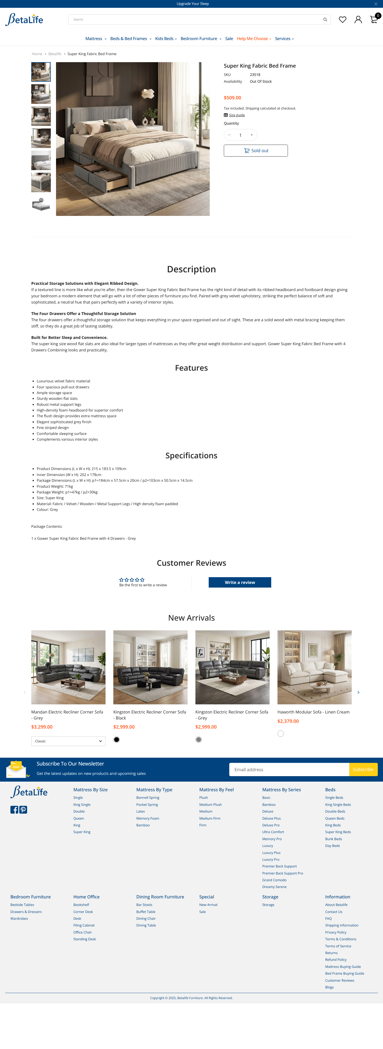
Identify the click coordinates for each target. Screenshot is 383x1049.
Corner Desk (83, 911)
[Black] (116, 739)
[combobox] (199, 19)
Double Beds (335, 811)
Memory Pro (272, 838)
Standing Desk (84, 939)
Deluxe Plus (271, 818)
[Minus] (229, 134)
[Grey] (198, 739)
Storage (268, 904)
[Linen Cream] (280, 733)
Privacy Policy (335, 932)
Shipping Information (342, 925)
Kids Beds (164, 38)
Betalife (55, 54)
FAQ (328, 918)
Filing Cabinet (84, 925)
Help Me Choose (252, 38)
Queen (78, 818)
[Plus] (251, 134)
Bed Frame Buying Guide (344, 973)
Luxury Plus (271, 852)
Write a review (240, 582)
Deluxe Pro (271, 825)
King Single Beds (338, 804)
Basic (266, 797)
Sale (229, 38)
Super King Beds (338, 831)
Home (37, 54)
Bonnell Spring (147, 797)
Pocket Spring (147, 804)
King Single (82, 804)
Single (78, 797)
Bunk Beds (333, 838)
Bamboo (143, 825)
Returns (331, 952)
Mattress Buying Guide (343, 966)
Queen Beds (334, 818)
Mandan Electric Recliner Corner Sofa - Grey (67, 715)
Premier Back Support (279, 866)
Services (283, 38)
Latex (140, 811)
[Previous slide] (25, 692)
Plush (203, 797)
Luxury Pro (271, 859)
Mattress (94, 38)
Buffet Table (145, 911)
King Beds (333, 825)
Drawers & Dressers (26, 911)
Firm (202, 825)
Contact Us (333, 911)
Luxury (267, 845)
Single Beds (334, 797)
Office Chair (82, 932)
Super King (81, 831)
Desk (77, 918)
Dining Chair (146, 918)
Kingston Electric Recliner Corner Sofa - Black (149, 715)
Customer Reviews (339, 980)
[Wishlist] (343, 19)
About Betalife (336, 904)
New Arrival (208, 904)
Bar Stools (144, 904)
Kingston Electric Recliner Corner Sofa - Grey (231, 715)
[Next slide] (358, 692)
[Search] (325, 19)
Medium (205, 811)
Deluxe (267, 811)
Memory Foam (147, 818)
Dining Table (146, 925)
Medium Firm (209, 818)
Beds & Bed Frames (129, 38)
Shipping (252, 108)
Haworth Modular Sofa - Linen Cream (313, 712)
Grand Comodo (274, 880)
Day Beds (332, 845)
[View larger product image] (201, 207)
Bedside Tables (22, 904)
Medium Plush (210, 804)
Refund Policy (336, 959)
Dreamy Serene (274, 887)
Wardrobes (19, 918)
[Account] (358, 19)
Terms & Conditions (340, 939)
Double (79, 811)
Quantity (231, 123)
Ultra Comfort (273, 831)
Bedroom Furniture (199, 38)
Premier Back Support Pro (282, 873)
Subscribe (363, 769)
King (76, 825)
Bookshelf (81, 904)
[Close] (375, 4)
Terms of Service (338, 946)
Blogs (329, 987)
